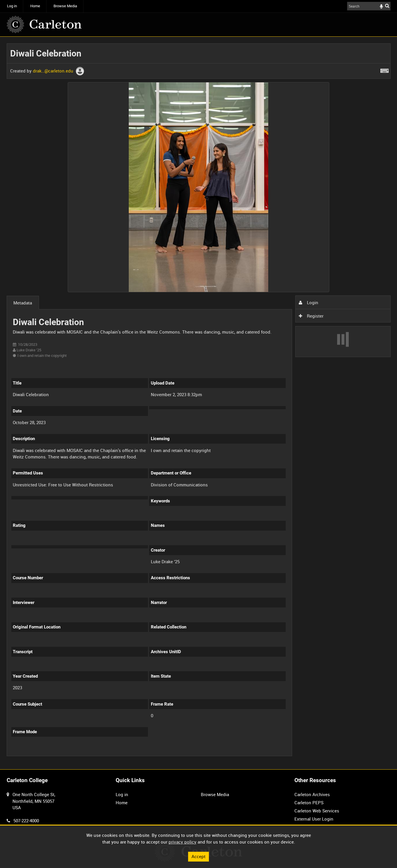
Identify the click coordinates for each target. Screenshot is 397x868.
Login (312, 302)
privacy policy (182, 842)
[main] (199, 403)
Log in (12, 5)
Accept (198, 856)
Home (35, 5)
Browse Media (65, 5)
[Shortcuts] (384, 69)
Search (387, 5)
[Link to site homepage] (44, 24)
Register (314, 316)
